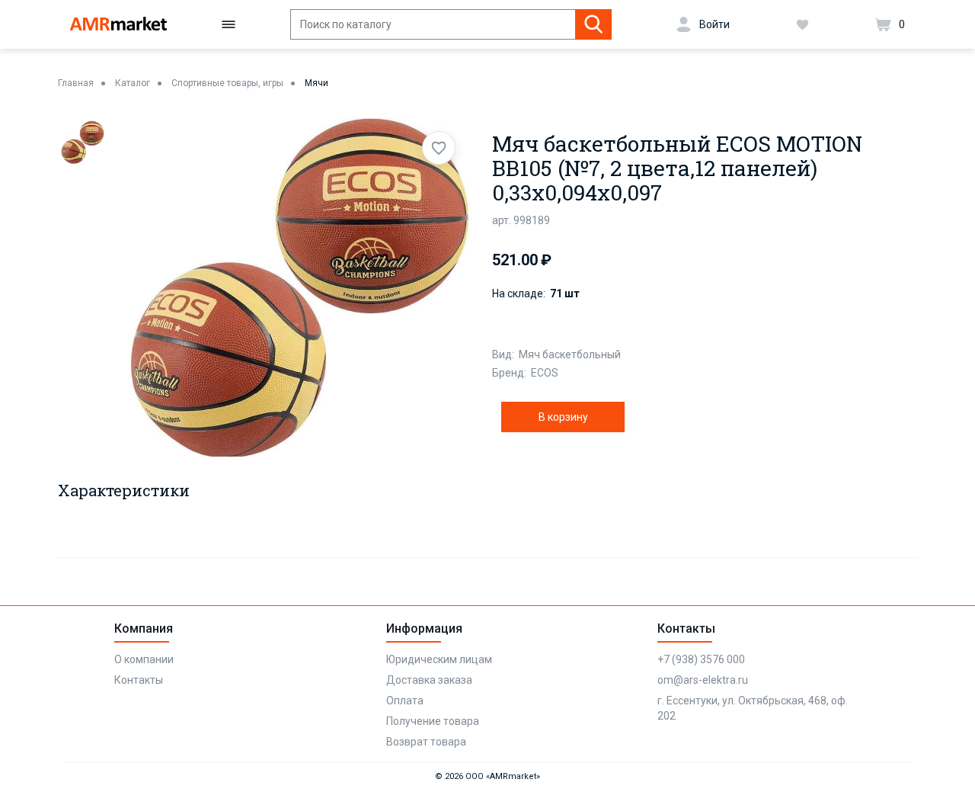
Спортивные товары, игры (227, 83)
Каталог (132, 83)
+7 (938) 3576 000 (701, 659)
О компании (144, 659)
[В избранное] (439, 148)
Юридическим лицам (439, 659)
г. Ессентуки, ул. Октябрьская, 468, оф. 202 (752, 708)
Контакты (138, 680)
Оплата (405, 700)
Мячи (316, 83)
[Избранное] (802, 24)
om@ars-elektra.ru (702, 680)
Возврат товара (426, 742)
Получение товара (432, 721)
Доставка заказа (429, 680)
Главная (76, 83)
